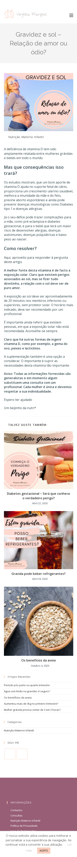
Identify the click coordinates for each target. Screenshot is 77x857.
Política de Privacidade (24, 825)
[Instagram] (22, 754)
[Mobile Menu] (71, 15)
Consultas (16, 815)
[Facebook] (10, 754)
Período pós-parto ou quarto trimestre (27, 685)
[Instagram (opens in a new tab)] (38, 3)
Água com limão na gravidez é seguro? (27, 691)
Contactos (16, 810)
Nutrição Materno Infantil (26, 137)
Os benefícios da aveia (38, 660)
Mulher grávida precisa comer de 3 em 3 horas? (32, 710)
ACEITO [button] (43, 850)
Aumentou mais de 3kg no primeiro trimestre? (31, 703)
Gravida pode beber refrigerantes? (38, 574)
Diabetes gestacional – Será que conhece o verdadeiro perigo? (38, 495)
